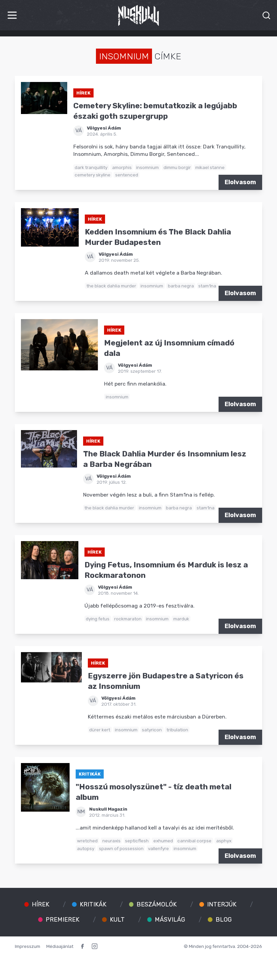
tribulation (177, 729)
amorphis (122, 167)
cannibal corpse (194, 840)
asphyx (223, 840)
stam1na (207, 285)
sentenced (126, 174)
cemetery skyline (92, 174)
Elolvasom (240, 182)
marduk (181, 618)
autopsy (85, 848)
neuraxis (111, 840)
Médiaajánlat (59, 946)
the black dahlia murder (111, 285)
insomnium (147, 167)
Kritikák (90, 774)
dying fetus (97, 618)
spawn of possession (121, 848)
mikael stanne (210, 167)
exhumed (163, 840)
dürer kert (99, 729)
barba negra (181, 285)
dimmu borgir (177, 167)
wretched (87, 840)
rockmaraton (128, 618)
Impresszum (27, 946)
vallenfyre (158, 848)
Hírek (83, 92)
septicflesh (137, 840)
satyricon (152, 729)
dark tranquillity (91, 167)
